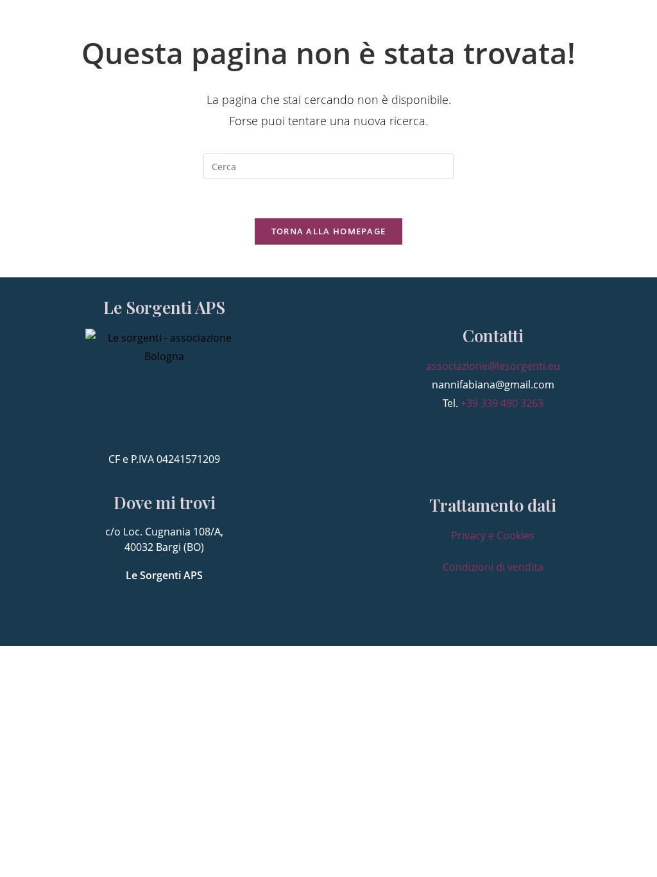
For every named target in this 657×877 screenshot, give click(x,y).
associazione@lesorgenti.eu (493, 366)
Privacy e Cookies (492, 535)
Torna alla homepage (328, 231)
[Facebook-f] (465, 439)
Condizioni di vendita (493, 567)
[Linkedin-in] (492, 439)
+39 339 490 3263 (502, 403)
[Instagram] (519, 439)
